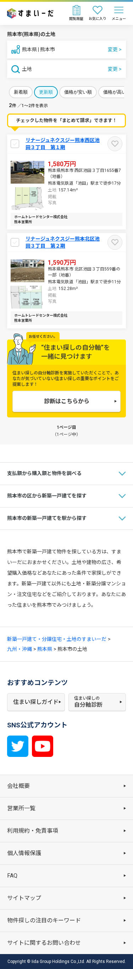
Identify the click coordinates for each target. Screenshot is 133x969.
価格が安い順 (78, 92)
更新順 (46, 92)
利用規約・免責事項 (32, 830)
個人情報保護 (24, 853)
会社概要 (18, 786)
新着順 (21, 92)
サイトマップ (24, 898)
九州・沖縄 (19, 649)
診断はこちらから (66, 401)
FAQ (12, 875)
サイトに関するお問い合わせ (44, 942)
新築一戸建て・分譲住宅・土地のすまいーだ (56, 639)
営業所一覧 (21, 808)
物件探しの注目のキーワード (44, 920)
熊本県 (44, 649)
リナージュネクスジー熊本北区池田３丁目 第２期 (63, 242)
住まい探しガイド (36, 702)
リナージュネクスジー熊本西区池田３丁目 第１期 (63, 143)
